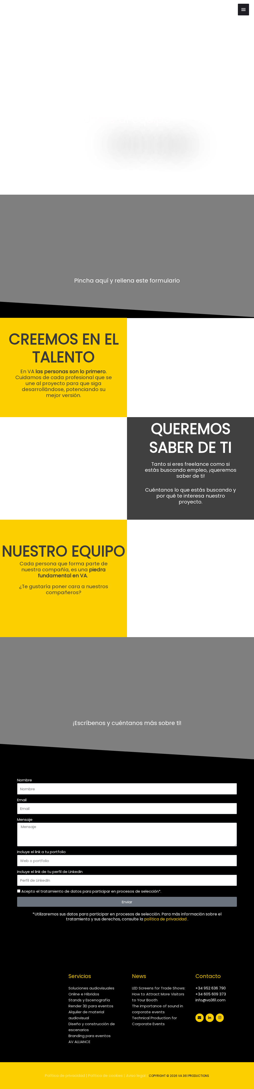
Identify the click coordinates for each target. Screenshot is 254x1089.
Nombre (24, 780)
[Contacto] (199, 1018)
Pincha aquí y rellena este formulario (127, 281)
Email (22, 799)
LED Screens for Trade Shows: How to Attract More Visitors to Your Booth (158, 994)
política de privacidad (165, 919)
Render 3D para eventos (90, 1006)
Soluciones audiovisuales (91, 988)
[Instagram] (220, 1018)
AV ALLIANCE (79, 1041)
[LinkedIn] (210, 1018)
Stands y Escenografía (89, 1000)
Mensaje (24, 819)
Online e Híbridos (83, 994)
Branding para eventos (89, 1035)
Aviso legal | (137, 1075)
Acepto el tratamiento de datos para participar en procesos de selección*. (91, 891)
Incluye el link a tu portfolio (41, 851)
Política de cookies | (106, 1075)
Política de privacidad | (66, 1075)
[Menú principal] (243, 9)
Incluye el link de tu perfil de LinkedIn (50, 871)
